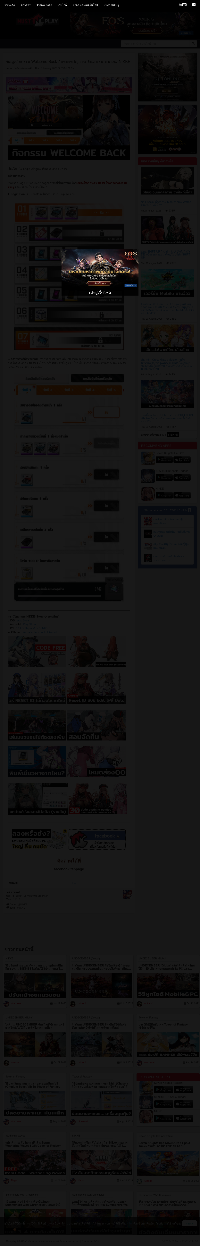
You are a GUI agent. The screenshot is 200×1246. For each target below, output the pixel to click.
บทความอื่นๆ (111, 5)
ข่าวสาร (26, 5)
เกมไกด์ (62, 5)
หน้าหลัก (9, 5)
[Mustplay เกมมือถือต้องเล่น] (193, 5)
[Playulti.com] (182, 5)
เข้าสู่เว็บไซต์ (100, 292)
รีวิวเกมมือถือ (44, 5)
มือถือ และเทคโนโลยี (85, 5)
